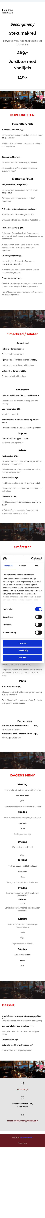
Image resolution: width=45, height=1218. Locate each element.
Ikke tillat (22, 658)
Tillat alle (22, 643)
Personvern (22, 1143)
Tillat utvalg (23, 650)
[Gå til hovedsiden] (7, 11)
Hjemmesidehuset (26, 1137)
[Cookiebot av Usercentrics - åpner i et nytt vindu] (31, 558)
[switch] (38, 617)
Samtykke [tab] (8, 566)
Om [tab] (36, 566)
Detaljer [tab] (22, 566)
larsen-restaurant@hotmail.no (22, 1120)
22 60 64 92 (22, 1089)
